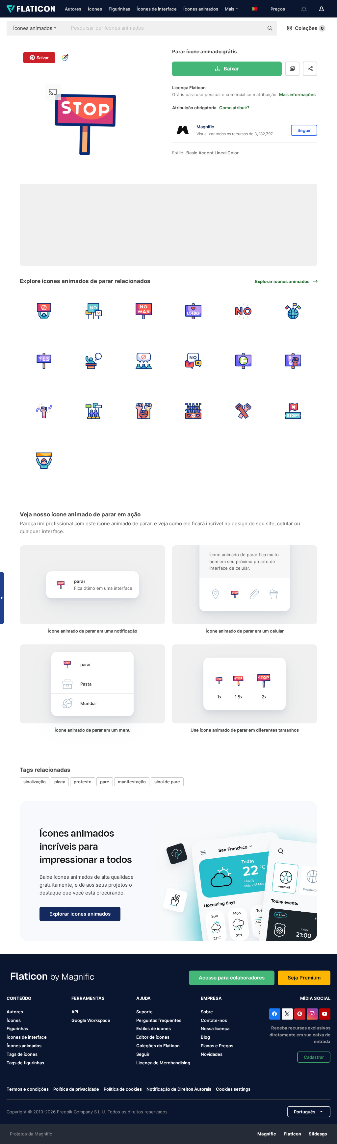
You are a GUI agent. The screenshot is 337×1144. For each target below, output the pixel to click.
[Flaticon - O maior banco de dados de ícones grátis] (31, 9)
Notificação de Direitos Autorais (178, 1089)
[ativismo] (293, 311)
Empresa (211, 998)
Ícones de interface (157, 9)
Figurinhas (119, 9)
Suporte (144, 1011)
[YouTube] (324, 1014)
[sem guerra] (144, 311)
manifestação (132, 781)
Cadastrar (314, 1057)
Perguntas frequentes (158, 1020)
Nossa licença (215, 1028)
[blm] (293, 361)
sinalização (34, 781)
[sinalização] (44, 361)
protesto (82, 781)
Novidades (211, 1054)
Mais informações (297, 94)
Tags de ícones (22, 1054)
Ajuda (143, 998)
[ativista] (44, 411)
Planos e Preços (217, 1045)
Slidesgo (318, 1133)
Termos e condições (28, 1089)
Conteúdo (19, 998)
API (74, 1011)
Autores (73, 9)
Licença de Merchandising (163, 1062)
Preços (278, 9)
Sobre (207, 1011)
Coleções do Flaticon (158, 1045)
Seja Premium (304, 978)
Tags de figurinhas (25, 1062)
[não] (243, 311)
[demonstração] (44, 311)
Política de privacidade (76, 1089)
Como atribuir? (234, 107)
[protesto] (144, 361)
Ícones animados (200, 9)
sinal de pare (167, 781)
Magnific (266, 1133)
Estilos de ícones (153, 1028)
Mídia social (315, 998)
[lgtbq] (194, 311)
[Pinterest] (299, 1014)
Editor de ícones (152, 1037)
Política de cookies (123, 1089)
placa (59, 781)
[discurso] (94, 361)
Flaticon (292, 1133)
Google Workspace (90, 1020)
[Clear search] (255, 28)
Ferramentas (88, 998)
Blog (205, 1037)
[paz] (243, 361)
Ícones (95, 9)
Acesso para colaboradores (232, 978)
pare (104, 781)
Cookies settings (233, 1089)
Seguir (142, 1054)
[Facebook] (274, 1014)
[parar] (293, 411)
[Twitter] (287, 1014)
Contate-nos (214, 1020)
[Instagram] (312, 1014)
